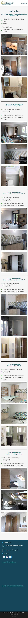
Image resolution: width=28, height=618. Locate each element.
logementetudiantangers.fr (12, 550)
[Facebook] (7, 557)
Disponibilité (22, 612)
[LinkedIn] (10, 557)
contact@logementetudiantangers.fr (14, 545)
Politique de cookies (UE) (14, 614)
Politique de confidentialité (7, 612)
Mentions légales (16, 612)
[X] (4, 557)
